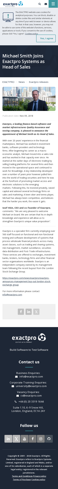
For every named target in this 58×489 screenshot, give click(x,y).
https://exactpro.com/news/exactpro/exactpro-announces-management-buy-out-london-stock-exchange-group (26, 281)
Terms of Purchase (22, 479)
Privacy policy (39, 476)
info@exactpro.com (12, 294)
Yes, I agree (46, 38)
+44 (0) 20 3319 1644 (31, 401)
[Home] (13, 4)
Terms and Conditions (22, 476)
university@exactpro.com (31, 386)
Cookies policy (31, 33)
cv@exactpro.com (31, 395)
